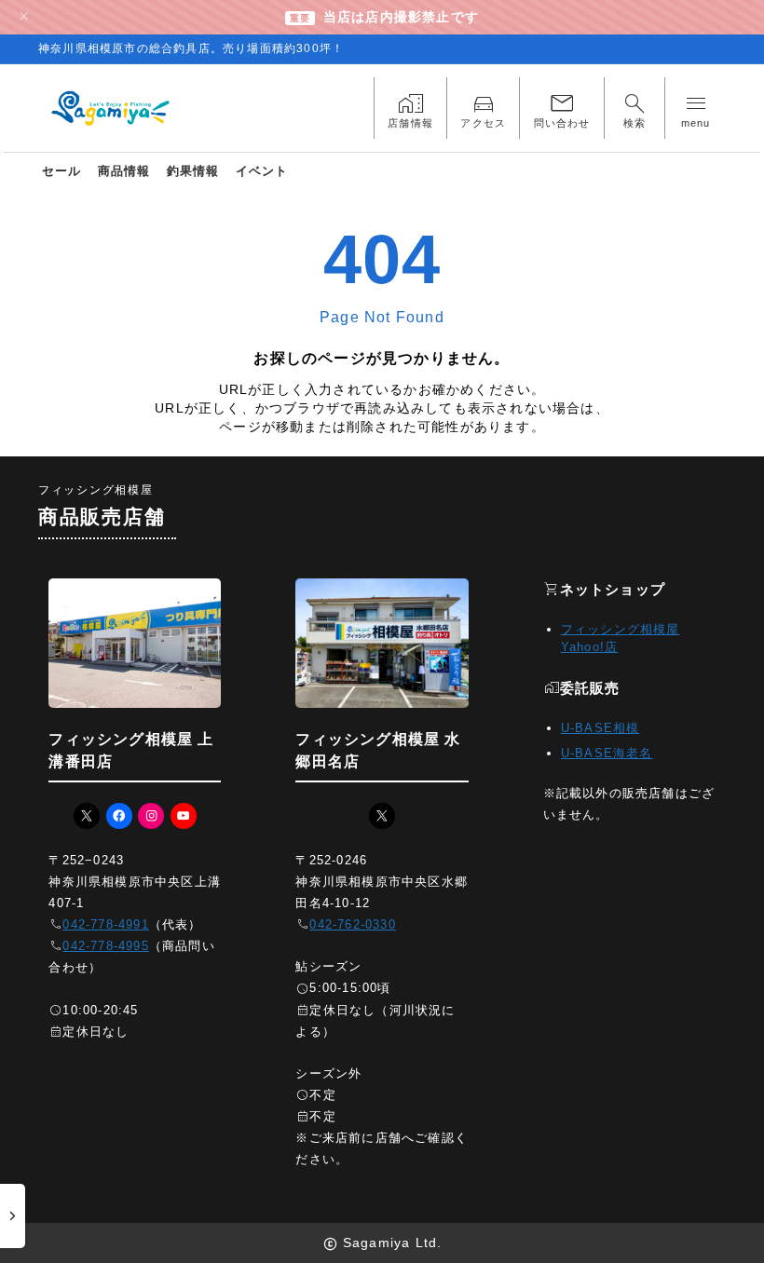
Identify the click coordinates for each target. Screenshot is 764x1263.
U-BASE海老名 (607, 753)
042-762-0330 (352, 924)
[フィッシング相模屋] (111, 109)
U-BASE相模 (600, 728)
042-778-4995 (105, 946)
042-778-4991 (105, 924)
